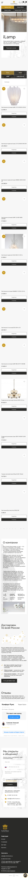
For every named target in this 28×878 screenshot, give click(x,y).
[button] (25, 875)
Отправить (10, 784)
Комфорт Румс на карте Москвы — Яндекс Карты (14, 735)
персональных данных (11, 780)
